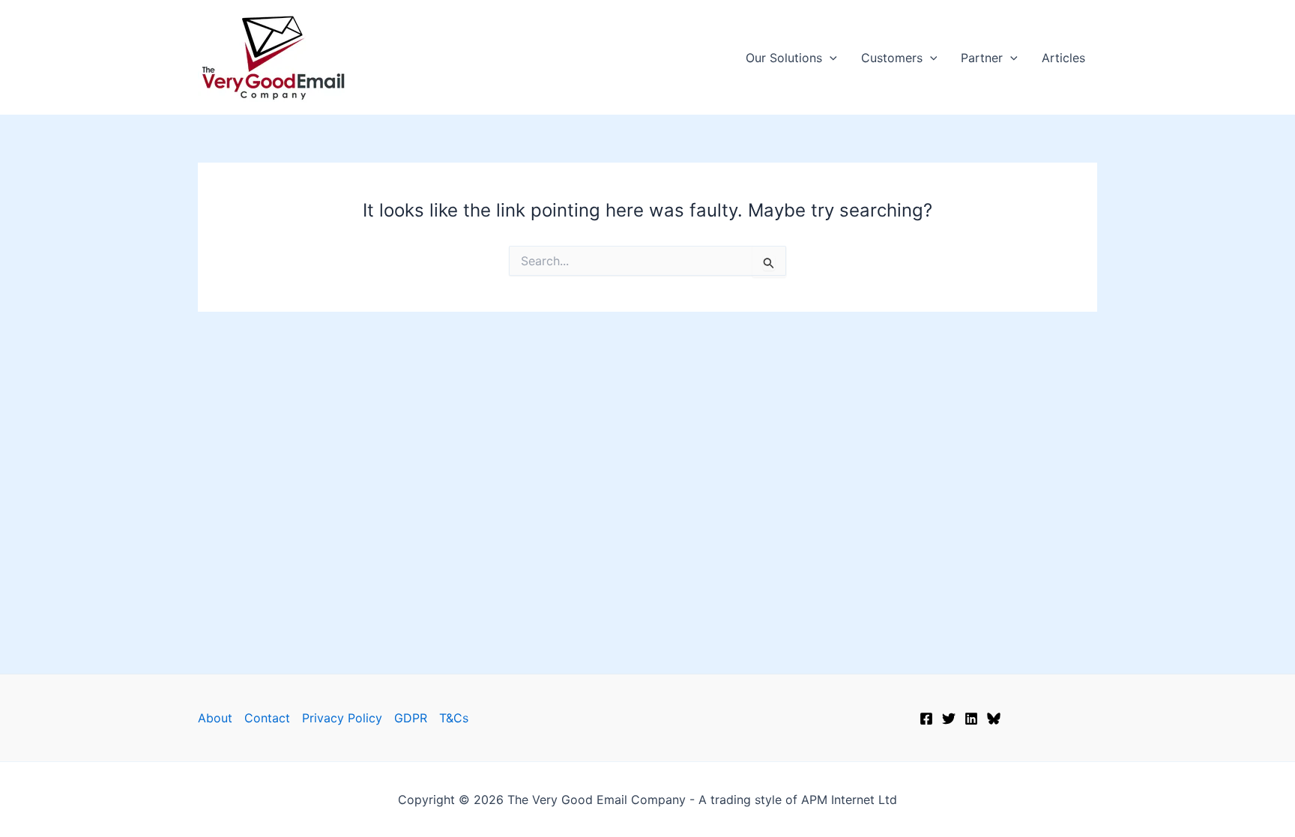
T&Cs (453, 717)
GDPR (410, 717)
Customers (892, 57)
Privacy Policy (342, 717)
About (215, 717)
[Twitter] (949, 718)
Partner (982, 57)
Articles (1063, 57)
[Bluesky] (993, 718)
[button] (829, 58)
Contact (267, 717)
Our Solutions (784, 57)
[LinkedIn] (971, 718)
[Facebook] (926, 718)
